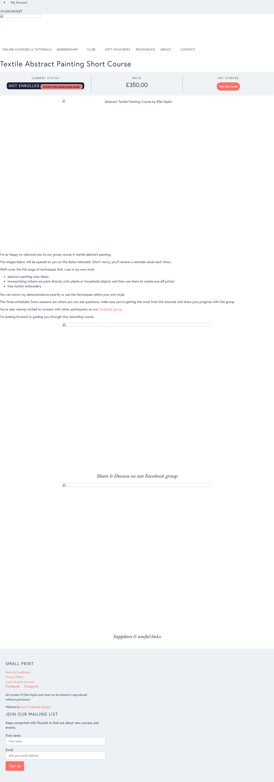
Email (9, 749)
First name (13, 735)
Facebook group (110, 309)
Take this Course (228, 86)
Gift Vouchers (117, 49)
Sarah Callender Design (35, 707)
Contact (188, 49)
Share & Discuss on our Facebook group (137, 476)
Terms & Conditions (18, 672)
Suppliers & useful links (137, 636)
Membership (67, 49)
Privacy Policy (14, 677)
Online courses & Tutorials (27, 49)
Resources (145, 49)
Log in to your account (20, 682)
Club (91, 49)
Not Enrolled (25, 85)
